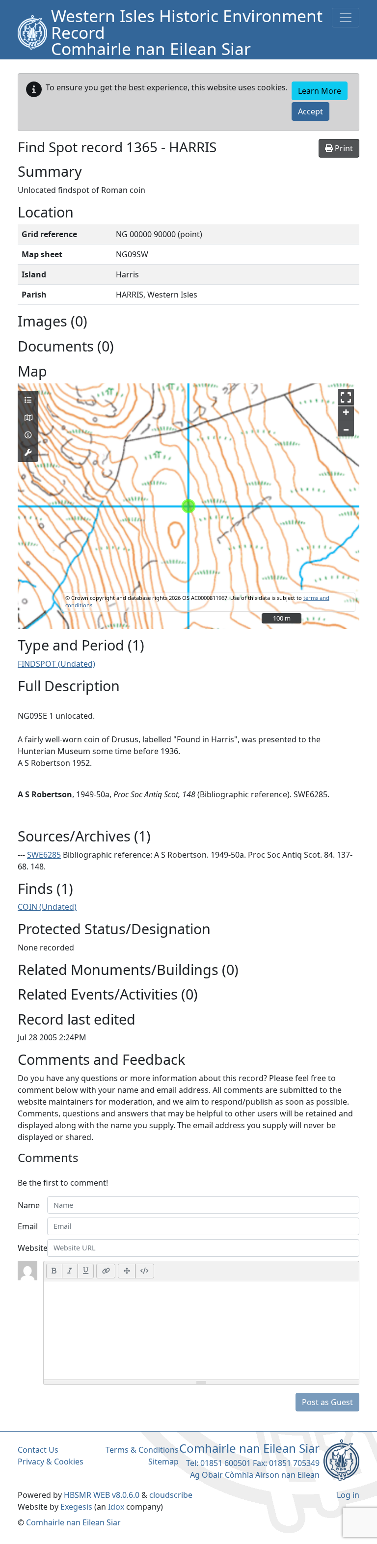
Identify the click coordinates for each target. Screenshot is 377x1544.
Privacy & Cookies (50, 1461)
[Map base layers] (28, 418)
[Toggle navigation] (345, 17)
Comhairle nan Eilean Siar (73, 1522)
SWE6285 (44, 854)
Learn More (319, 90)
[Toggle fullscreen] (346, 397)
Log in (348, 1495)
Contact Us (38, 1449)
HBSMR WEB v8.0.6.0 (102, 1495)
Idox (116, 1506)
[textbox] (201, 1330)
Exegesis (76, 1506)
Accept (310, 111)
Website (29, 1248)
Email (28, 1226)
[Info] (28, 435)
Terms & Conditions (142, 1449)
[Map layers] (28, 400)
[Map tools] (28, 452)
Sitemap (163, 1461)
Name (29, 1205)
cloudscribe (170, 1495)
